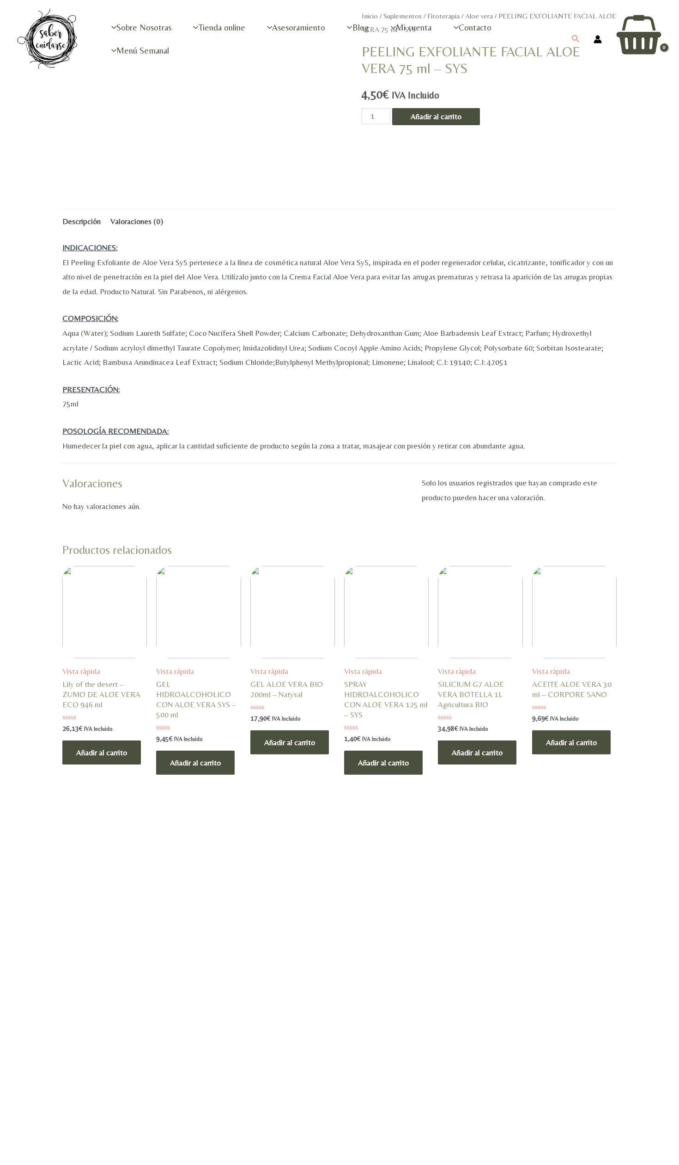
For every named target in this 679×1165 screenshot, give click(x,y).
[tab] (81, 221)
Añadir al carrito (101, 752)
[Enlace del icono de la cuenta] (598, 39)
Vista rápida (81, 671)
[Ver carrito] (639, 39)
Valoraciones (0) (136, 221)
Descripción (81, 221)
